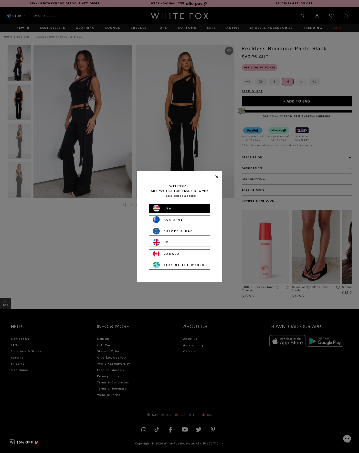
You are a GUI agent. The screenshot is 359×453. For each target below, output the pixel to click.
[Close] (216, 176)
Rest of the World (184, 265)
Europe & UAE (178, 231)
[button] (24, 442)
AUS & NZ (173, 219)
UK (166, 242)
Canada (172, 253)
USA (168, 208)
